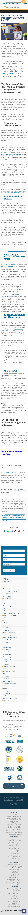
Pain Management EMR (14, 890)
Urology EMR (14, 903)
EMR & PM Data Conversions (14, 834)
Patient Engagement (9, 657)
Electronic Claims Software (14, 824)
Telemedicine (6, 688)
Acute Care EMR (14, 839)
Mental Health (7, 640)
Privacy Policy (13, 910)
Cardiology (6, 586)
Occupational (7, 647)
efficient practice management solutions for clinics (13, 516)
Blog (2, 910)
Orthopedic (6, 652)
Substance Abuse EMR (9, 683)
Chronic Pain (6, 589)
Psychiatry (6, 676)
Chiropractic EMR (14, 848)
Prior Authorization (8, 674)
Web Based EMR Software (14, 815)
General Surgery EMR (14, 865)
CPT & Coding (7, 596)
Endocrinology (7, 606)
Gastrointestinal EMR (14, 860)
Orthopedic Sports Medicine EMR (14, 882)
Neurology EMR (14, 873)
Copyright (6, 910)
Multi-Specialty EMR (14, 871)
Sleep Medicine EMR (14, 900)
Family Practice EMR (14, 858)
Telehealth (6, 686)
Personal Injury (7, 664)
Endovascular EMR (14, 855)
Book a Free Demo (9, 571)
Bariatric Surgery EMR (14, 844)
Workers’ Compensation (10, 698)
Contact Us (4, 911)
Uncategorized (7, 691)
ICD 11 (5, 623)
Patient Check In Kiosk (14, 829)
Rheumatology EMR (14, 898)
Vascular (5, 695)
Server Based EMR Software (14, 816)
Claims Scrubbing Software (10, 591)
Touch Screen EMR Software (14, 818)
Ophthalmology (7, 649)
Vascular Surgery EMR (14, 906)
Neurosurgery (7, 642)
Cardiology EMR (14, 847)
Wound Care (6, 700)
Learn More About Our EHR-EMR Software (14, 786)
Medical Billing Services (14, 823)
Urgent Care (6, 693)
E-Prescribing (7, 598)
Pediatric (5, 662)
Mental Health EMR (14, 869)
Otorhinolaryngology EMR (14, 889)
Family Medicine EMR (14, 856)
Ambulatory (6, 581)
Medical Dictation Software (10, 637)
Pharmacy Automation (9, 666)
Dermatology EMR (14, 850)
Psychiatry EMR (14, 897)
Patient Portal (7, 659)
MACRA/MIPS (6, 630)
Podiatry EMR (14, 895)
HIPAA (5, 618)
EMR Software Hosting (14, 826)
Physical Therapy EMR (14, 893)
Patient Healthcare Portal (14, 828)
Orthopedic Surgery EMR (14, 884)
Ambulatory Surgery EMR (14, 840)
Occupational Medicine (14, 877)
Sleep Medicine (7, 681)
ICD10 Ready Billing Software (14, 832)
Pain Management (8, 654)
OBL (4, 645)
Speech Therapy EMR (14, 901)
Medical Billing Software (9, 635)
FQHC (4, 611)
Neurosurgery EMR (14, 874)
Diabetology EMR (14, 852)
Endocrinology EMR (14, 853)
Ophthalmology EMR (14, 880)
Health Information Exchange (11, 613)
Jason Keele (17, 500)
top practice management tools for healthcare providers (14, 518)
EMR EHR (5, 603)
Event (4, 608)
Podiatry (5, 669)
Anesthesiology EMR (14, 842)
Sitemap (19, 910)
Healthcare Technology (9, 615)
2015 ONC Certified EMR (14, 820)
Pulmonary (6, 679)
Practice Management (9, 671)
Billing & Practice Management (14, 831)
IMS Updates (6, 628)
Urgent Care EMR (14, 905)
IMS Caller (6, 625)
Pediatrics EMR (14, 892)
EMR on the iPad (14, 821)
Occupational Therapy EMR (14, 879)
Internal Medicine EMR (14, 868)
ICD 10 (5, 620)
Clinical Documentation (9, 594)
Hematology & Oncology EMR (14, 866)
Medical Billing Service (9, 632)
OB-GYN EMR (14, 876)
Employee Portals (8, 601)
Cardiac (5, 584)
